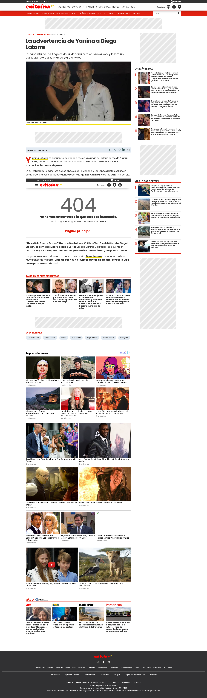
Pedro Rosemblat (106, 13)
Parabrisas (102, 668)
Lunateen (157, 668)
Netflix (116, 7)
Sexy (133, 7)
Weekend (114, 668)
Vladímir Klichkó (86, 13)
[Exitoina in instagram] (168, 7)
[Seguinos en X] (179, 7)
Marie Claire (71, 668)
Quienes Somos (72, 674)
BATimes (168, 668)
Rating (136, 13)
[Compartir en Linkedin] (123, 150)
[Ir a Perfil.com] (176, 2)
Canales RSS (55, 674)
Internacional (103, 7)
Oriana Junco (124, 13)
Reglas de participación (135, 674)
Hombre (91, 668)
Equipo (117, 674)
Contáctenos (89, 674)
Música (125, 7)
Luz (143, 668)
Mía (149, 668)
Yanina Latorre (40, 158)
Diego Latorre (50, 338)
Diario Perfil (40, 668)
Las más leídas (144, 68)
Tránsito (153, 674)
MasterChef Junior (65, 13)
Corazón (76, 7)
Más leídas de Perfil (147, 181)
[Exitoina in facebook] (174, 7)
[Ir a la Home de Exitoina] (41, 6)
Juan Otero (48, 13)
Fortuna (81, 668)
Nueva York (76, 338)
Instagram (124, 338)
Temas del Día (33, 13)
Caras (50, 668)
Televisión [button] (88, 7)
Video (63, 338)
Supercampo (126, 668)
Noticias (59, 668)
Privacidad (104, 674)
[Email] (128, 150)
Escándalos (64, 7)
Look (137, 668)
